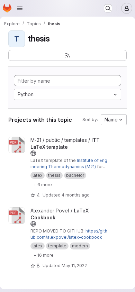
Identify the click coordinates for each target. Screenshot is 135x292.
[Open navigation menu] (19, 8)
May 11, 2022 (74, 265)
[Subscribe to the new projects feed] (67, 55)
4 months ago (76, 195)
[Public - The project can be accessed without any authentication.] (33, 153)
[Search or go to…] (108, 8)
